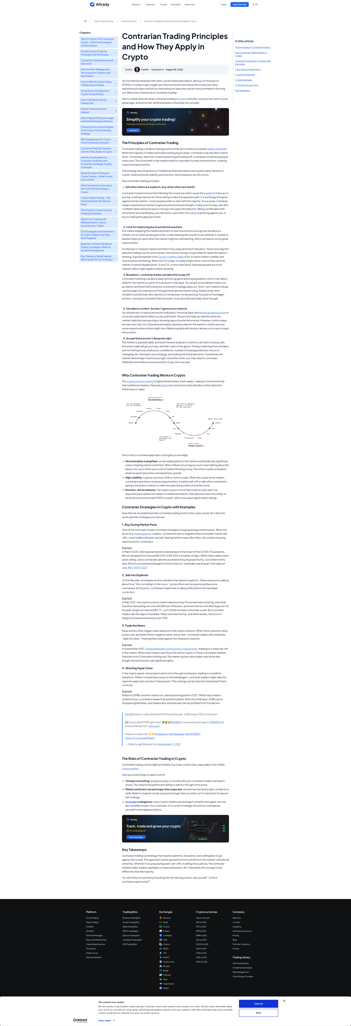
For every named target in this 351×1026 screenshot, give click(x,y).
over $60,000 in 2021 (134, 567)
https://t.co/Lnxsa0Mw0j (139, 737)
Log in (223, 4)
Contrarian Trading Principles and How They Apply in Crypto (170, 21)
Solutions (136, 4)
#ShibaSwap (176, 734)
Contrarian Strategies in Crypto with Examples (253, 62)
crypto (182, 98)
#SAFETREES (192, 734)
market (208, 193)
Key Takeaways (242, 90)
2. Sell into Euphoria (245, 74)
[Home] (85, 21)
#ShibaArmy (161, 734)
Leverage (131, 801)
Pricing (163, 4)
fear (200, 80)
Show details (104, 1020)
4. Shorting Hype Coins (246, 85)
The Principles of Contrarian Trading (253, 47)
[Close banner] (284, 1001)
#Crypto (154, 726)
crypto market (130, 768)
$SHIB (128, 714)
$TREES (214, 722)
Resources (189, 4)
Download (175, 4)
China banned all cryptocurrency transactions (171, 648)
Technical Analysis (129, 21)
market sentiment (217, 148)
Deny (258, 1012)
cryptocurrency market (140, 381)
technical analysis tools (212, 312)
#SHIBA (175, 722)
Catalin (144, 69)
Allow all (258, 1004)
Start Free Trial (239, 4)
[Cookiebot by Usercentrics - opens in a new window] (80, 1021)
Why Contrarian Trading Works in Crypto (251, 54)
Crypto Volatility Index (171, 256)
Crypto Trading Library (104, 21)
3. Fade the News (243, 80)
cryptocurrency (142, 533)
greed (164, 385)
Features (150, 4)
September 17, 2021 (169, 744)
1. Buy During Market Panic (248, 69)
